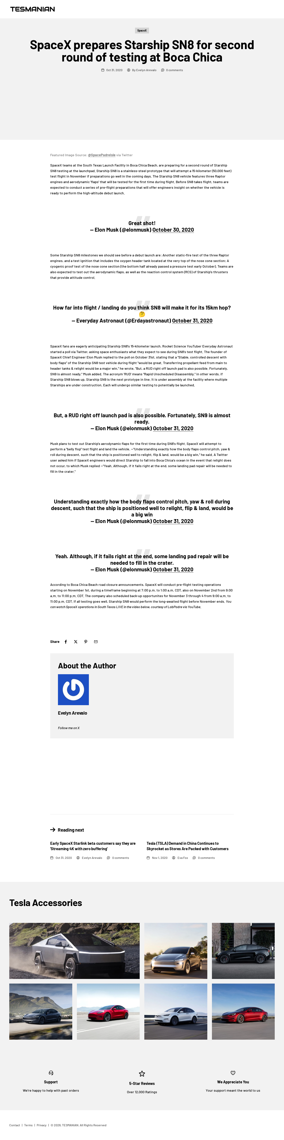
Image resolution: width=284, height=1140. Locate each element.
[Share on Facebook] (66, 642)
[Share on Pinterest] (86, 642)
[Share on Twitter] (76, 642)
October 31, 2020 (192, 320)
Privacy (42, 1125)
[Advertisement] (142, 111)
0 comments (174, 70)
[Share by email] (96, 642)
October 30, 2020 (173, 229)
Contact (14, 1125)
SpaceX (142, 30)
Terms (28, 1125)
